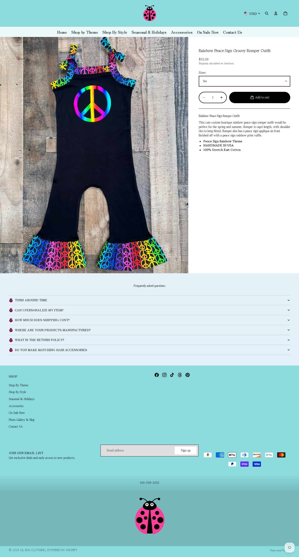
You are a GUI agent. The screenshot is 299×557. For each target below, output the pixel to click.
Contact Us (16, 426)
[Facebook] (156, 375)
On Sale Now (17, 413)
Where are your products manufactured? (53, 330)
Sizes (202, 72)
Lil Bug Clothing (33, 550)
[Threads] (180, 375)
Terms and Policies (280, 550)
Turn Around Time (31, 300)
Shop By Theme (18, 385)
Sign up (185, 450)
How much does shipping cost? (42, 320)
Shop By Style (17, 392)
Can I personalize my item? (39, 310)
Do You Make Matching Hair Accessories (51, 350)
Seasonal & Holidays (21, 399)
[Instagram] (164, 375)
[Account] (276, 13)
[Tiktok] (172, 375)
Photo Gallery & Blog (22, 419)
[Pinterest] (187, 375)
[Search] (266, 13)
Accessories (16, 406)
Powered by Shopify (62, 550)
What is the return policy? (39, 340)
